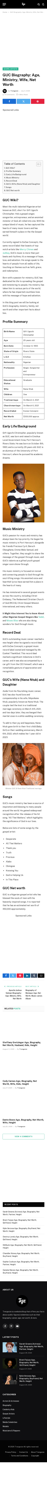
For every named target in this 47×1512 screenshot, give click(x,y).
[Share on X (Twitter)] (23, 101)
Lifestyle (6, 1418)
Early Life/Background (16, 174)
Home (5, 12)
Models (6, 1426)
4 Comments (10, 95)
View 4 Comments (23, 1137)
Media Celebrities (10, 1422)
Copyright (35, 1456)
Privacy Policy (10, 1452)
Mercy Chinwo (27, 249)
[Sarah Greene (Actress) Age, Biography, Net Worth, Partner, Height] (10, 1347)
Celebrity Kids (8, 1409)
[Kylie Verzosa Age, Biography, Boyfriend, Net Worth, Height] (10, 1379)
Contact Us (23, 1452)
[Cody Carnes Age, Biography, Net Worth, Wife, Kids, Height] (23, 1066)
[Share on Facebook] (9, 101)
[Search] (38, 4)
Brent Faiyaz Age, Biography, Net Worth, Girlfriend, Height (29, 1362)
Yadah (41, 617)
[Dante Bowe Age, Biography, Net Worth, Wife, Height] (23, 1104)
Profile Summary (13, 171)
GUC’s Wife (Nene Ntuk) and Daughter (23, 184)
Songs (8, 187)
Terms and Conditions (19, 1456)
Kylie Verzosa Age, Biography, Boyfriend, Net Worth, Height (31, 1378)
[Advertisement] (23, 42)
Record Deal (11, 181)
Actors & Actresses (11, 1401)
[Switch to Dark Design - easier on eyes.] (43, 4)
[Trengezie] (24, 4)
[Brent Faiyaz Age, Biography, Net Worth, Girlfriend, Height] (10, 1363)
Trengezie (14, 91)
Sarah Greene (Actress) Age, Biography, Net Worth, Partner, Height (31, 1346)
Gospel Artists (10, 69)
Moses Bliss (12, 620)
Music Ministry (12, 177)
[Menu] (4, 4)
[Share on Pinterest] (37, 101)
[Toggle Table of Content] (37, 164)
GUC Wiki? (10, 168)
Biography (7, 1405)
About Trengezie (37, 1452)
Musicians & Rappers (11, 1431)
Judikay (6, 253)
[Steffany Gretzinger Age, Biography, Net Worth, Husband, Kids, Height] (23, 1027)
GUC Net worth (13, 190)
